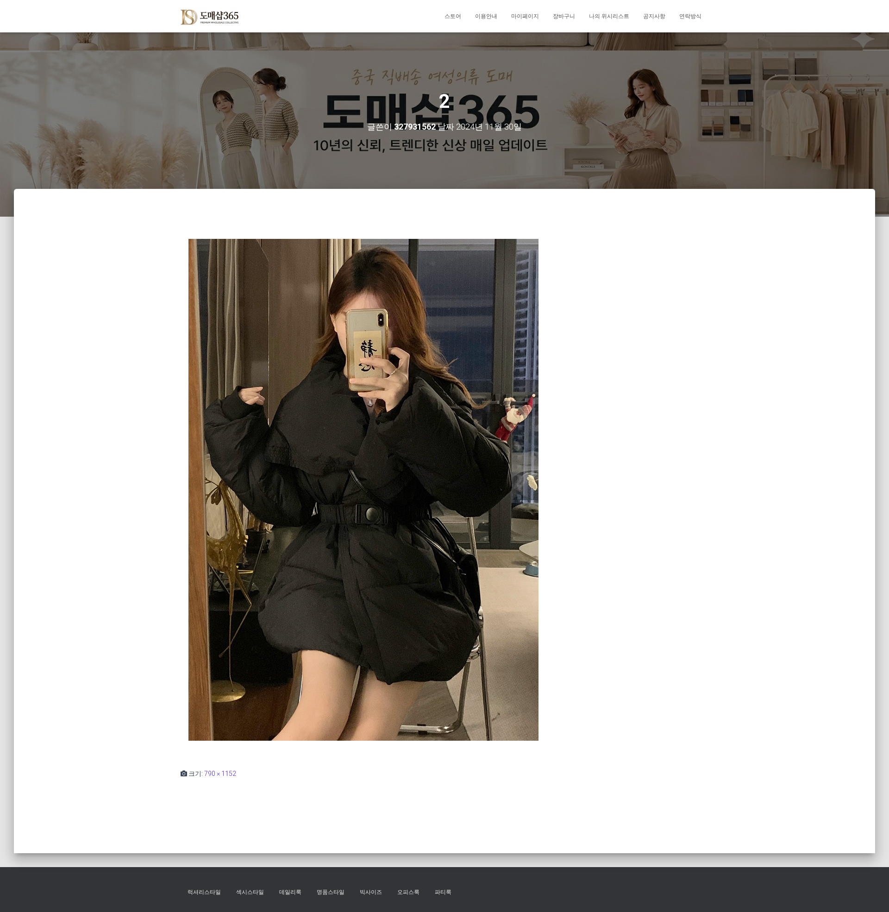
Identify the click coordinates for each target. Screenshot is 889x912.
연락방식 (690, 16)
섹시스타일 (250, 892)
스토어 (452, 16)
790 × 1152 (220, 773)
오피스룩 (408, 892)
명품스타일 (330, 892)
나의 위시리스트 (609, 16)
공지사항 (654, 16)
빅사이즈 (371, 892)
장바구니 (564, 16)
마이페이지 (525, 16)
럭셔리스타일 (204, 892)
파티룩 (443, 892)
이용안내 (486, 16)
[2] (363, 487)
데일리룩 (290, 892)
